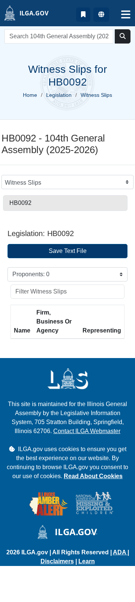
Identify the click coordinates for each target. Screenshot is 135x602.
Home (30, 95)
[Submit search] (122, 36)
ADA (120, 552)
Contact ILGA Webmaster (86, 431)
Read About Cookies (93, 476)
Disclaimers (57, 561)
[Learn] (83, 15)
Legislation (59, 95)
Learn (86, 561)
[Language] (101, 15)
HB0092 (20, 203)
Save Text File (68, 251)
